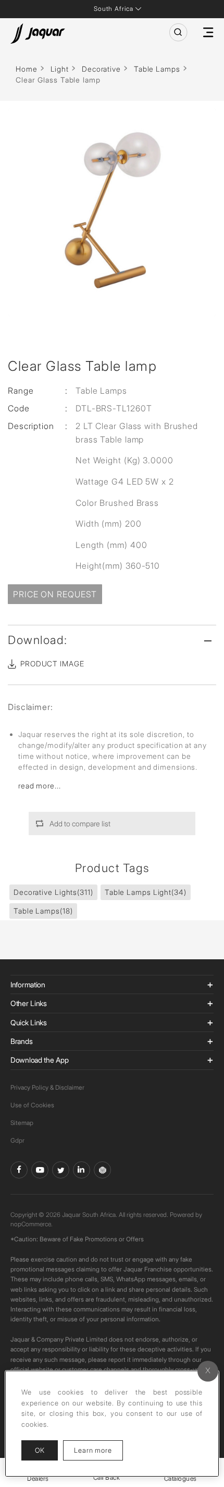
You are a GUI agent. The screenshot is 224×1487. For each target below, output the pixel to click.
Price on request (55, 594)
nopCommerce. (31, 1224)
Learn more (98, 1449)
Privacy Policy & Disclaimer (47, 1087)
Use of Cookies (32, 1105)
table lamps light (145, 892)
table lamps (43, 910)
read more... (39, 785)
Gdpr (17, 1140)
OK (39, 1450)
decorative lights (53, 892)
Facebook (19, 1169)
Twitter (60, 1169)
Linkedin (81, 1169)
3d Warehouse (102, 1169)
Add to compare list (79, 823)
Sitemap (21, 1123)
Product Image (52, 663)
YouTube (39, 1169)
